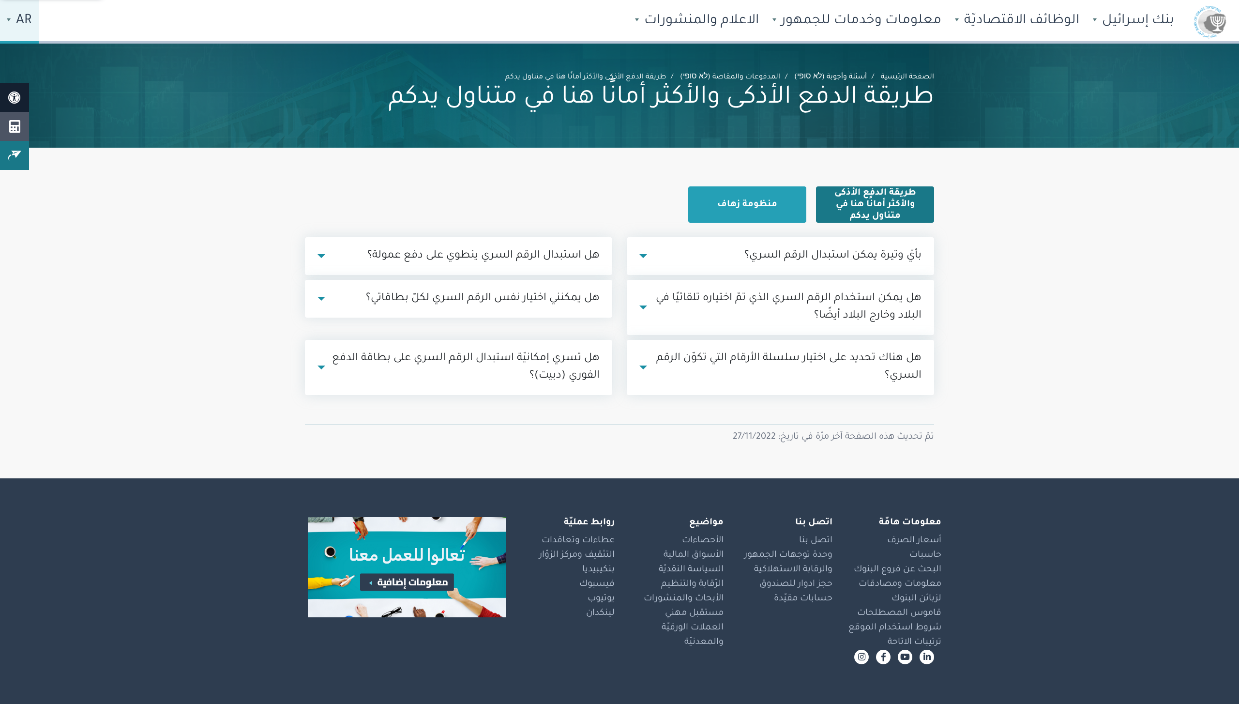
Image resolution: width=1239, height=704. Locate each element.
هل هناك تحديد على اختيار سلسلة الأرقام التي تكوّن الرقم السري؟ (789, 367)
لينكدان (600, 613)
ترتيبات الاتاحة (914, 642)
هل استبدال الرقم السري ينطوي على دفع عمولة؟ (483, 256)
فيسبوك (597, 584)
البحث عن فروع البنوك (897, 570)
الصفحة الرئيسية (907, 77)
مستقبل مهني (694, 613)
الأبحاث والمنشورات (684, 599)
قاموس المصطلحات (899, 613)
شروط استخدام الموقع (894, 628)
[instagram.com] (861, 657)
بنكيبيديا (598, 570)
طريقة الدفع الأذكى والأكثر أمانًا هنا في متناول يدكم (875, 204)
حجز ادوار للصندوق (795, 584)
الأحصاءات (703, 541)
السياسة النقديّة (691, 570)
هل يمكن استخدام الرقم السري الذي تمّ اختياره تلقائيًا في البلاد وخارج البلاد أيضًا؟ (789, 307)
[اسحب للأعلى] (1212, 677)
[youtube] (905, 657)
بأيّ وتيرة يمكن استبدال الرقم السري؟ (833, 256)
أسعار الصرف (914, 541)
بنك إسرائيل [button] (1136, 21)
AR (22, 21)
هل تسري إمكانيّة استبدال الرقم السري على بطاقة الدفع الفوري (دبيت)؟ (466, 367)
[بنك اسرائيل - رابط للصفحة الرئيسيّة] (1210, 21)
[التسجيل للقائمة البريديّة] (14, 155)
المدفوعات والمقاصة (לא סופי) (730, 77)
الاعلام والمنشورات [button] (700, 21)
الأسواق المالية (694, 555)
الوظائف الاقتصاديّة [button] (1020, 21)
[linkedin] (927, 657)
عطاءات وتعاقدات (578, 541)
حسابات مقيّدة (803, 599)
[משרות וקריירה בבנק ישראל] (402, 567)
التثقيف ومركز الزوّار (577, 555)
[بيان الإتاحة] (14, 97)
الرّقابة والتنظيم (692, 584)
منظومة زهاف (747, 205)
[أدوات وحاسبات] (14, 126)
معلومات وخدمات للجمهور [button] (859, 21)
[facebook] (883, 657)
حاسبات (925, 555)
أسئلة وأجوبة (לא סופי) (830, 77)
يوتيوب (601, 599)
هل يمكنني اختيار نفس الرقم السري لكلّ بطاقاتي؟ (483, 299)
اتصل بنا (815, 541)
